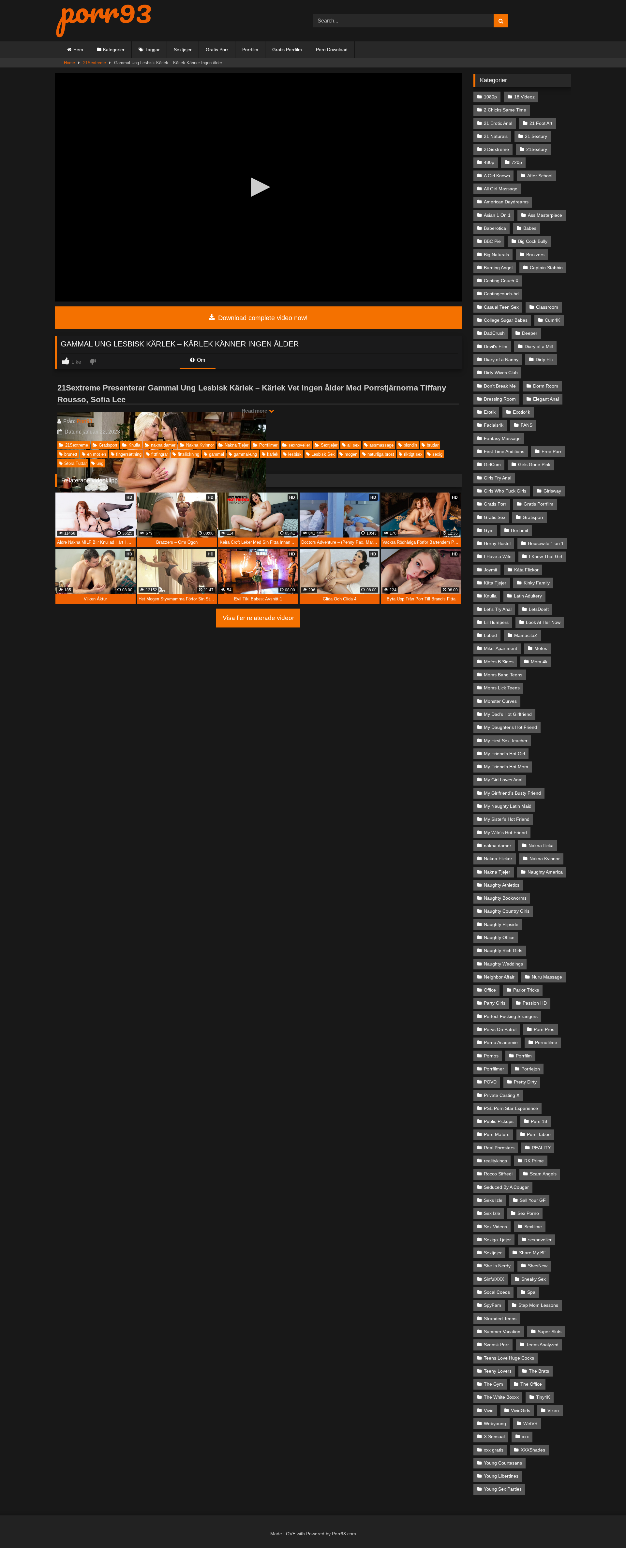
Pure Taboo (539, 1134)
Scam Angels (543, 1173)
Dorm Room (545, 386)
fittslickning (188, 454)
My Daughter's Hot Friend (510, 727)
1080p (490, 96)
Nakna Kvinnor (200, 445)
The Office (531, 1384)
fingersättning (129, 454)
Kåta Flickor (526, 569)
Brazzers (535, 254)
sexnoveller (299, 445)
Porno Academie (501, 1042)
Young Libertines (501, 1476)
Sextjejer (183, 49)
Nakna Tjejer (236, 445)
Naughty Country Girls (506, 911)
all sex (353, 445)
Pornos (491, 1055)
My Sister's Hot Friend (506, 819)
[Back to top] (606, 1529)
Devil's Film (495, 346)
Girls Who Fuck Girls (505, 491)
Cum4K (552, 320)
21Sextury (536, 149)
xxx (525, 1436)
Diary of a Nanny (501, 359)
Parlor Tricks (526, 990)
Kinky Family (537, 582)
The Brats (539, 1371)
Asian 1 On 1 (497, 215)
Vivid (489, 1410)
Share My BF (532, 1252)
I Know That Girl (545, 556)
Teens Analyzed (542, 1344)
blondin (410, 445)
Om (200, 360)
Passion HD (535, 1003)
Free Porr (551, 451)
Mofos (540, 648)
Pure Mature (497, 1134)
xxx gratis (493, 1449)
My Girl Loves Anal (503, 779)
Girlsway (552, 491)
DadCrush (494, 333)
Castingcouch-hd (501, 293)
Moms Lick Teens (502, 687)
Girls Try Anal (497, 477)
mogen (351, 454)
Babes (529, 228)
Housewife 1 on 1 (546, 543)
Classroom (547, 307)
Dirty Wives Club (501, 372)
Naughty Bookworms (505, 898)
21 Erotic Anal (498, 123)
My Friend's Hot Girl (504, 753)
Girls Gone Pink (534, 464)
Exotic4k (521, 412)
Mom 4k (539, 661)
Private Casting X (501, 1095)
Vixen (553, 1410)
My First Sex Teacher (506, 740)
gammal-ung (245, 454)
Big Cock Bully (532, 241)
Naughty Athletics (501, 885)
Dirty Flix (545, 359)
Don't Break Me (500, 386)
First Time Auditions (504, 451)
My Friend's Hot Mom (506, 766)
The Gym (493, 1384)
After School (539, 175)
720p (517, 162)
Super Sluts (549, 1331)
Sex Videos (495, 1226)
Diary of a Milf (539, 346)
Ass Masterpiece (545, 215)
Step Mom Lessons (538, 1305)
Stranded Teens (500, 1318)
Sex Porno (528, 1213)
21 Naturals (496, 136)
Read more (255, 411)
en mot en (96, 454)
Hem (78, 49)
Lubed (490, 635)
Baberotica (495, 228)
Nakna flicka (541, 845)
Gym (489, 530)
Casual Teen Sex (501, 307)
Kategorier (114, 49)
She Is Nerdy (497, 1265)
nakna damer (163, 445)
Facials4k (493, 425)
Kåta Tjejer (495, 582)
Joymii (490, 569)
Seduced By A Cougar (506, 1187)
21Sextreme (94, 62)
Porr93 (84, 421)
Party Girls (494, 1003)
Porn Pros (544, 1029)
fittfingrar (159, 454)
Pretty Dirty (525, 1081)
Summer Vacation (502, 1331)
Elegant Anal (546, 399)
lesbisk (295, 454)
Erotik (490, 412)
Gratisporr (108, 445)
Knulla (134, 445)
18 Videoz (524, 96)
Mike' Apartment (500, 648)
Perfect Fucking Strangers (511, 1016)
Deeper (529, 333)
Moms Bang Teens (503, 674)
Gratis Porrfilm (287, 49)
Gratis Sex (494, 517)
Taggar (152, 49)
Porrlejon (530, 1068)
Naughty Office (499, 937)
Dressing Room (500, 399)
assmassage (381, 445)
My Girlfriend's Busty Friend (512, 793)
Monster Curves (500, 701)
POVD (490, 1081)
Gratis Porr (217, 49)
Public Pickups (499, 1121)
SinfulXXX (494, 1279)
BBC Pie (492, 241)
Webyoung (495, 1423)
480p (489, 162)
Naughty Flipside (501, 924)
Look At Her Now (543, 622)
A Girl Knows (497, 175)
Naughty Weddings (503, 963)
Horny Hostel (497, 543)
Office (490, 990)
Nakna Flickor (498, 858)
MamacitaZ (525, 635)
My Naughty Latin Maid (507, 806)
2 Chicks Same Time (505, 109)
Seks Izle (493, 1200)
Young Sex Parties (503, 1489)
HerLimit (519, 530)
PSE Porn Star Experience (511, 1108)
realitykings (495, 1160)
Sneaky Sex (533, 1279)
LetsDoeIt (539, 609)
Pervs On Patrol (500, 1029)
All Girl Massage (500, 188)
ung (100, 463)
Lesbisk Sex (323, 454)
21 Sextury (536, 136)
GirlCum (492, 464)
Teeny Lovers (498, 1371)
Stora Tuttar (75, 463)
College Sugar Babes (506, 320)
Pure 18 (539, 1121)
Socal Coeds (497, 1292)
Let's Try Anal (498, 609)
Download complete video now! (262, 317)
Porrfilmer (268, 445)
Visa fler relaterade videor (258, 617)
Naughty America (545, 872)
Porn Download (332, 49)
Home (69, 62)
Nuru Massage (547, 977)
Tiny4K (543, 1397)
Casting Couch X (501, 280)
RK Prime (534, 1160)
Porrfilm (250, 49)
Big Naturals (496, 254)
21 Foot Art (540, 123)
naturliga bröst (380, 454)
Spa (531, 1292)
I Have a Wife (498, 556)
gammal (216, 454)
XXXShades (533, 1449)
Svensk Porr (496, 1344)
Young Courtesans (503, 1463)
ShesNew (537, 1265)
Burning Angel (498, 267)
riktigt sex (413, 454)
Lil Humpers (496, 622)
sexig (437, 454)
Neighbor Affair (499, 977)
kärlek (272, 454)
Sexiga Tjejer (497, 1239)
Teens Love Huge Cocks (509, 1358)
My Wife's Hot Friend (505, 832)
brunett (70, 454)
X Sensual (494, 1436)
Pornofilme (546, 1042)
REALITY (541, 1147)
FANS (526, 425)
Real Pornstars (499, 1147)
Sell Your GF (533, 1200)
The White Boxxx (501, 1397)
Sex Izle (492, 1213)
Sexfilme (533, 1226)
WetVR (530, 1423)
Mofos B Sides (499, 661)
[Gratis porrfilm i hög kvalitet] (104, 20)
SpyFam (492, 1305)
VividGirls (520, 1410)
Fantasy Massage (502, 438)
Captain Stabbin (546, 267)
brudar (433, 445)
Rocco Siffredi (498, 1173)
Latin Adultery (528, 595)
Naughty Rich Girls (503, 950)
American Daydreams (506, 201)
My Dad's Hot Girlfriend (508, 714)
